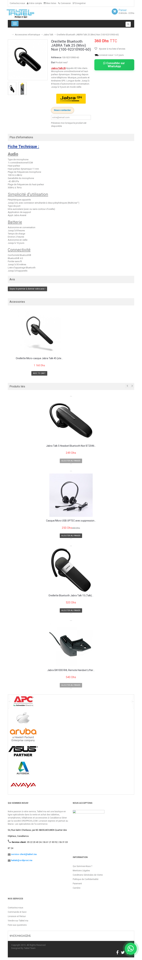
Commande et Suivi (17, 912)
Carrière (76, 888)
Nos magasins (21, 936)
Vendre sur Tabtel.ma (18, 920)
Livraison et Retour (17, 916)
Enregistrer (80, 3)
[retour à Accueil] (9, 33)
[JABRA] (71, 99)
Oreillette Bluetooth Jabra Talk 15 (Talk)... (70, 595)
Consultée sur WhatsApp (115, 65)
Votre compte (35, 3)
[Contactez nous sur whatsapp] (131, 949)
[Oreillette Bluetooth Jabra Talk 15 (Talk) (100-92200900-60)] (71, 570)
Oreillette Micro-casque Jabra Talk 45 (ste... (39, 358)
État (53, 62)
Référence (56, 57)
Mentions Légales (81, 870)
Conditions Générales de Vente (88, 875)
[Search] (128, 24)
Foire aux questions (17, 925)
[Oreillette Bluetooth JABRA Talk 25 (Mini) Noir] (12, 89)
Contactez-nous (17, 3)
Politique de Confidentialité (85, 879)
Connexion (65, 3)
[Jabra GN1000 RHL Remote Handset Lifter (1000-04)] (71, 644)
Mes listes (51, 3)
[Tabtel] (25, 13)
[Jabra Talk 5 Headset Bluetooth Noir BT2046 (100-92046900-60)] (71, 420)
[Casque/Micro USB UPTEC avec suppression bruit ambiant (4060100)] (71, 495)
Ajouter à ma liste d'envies (112, 48)
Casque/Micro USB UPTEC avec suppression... (71, 520)
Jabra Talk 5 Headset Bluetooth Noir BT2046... (71, 446)
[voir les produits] (23, 702)
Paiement (77, 883)
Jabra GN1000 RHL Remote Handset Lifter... (71, 670)
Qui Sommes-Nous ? (82, 866)
